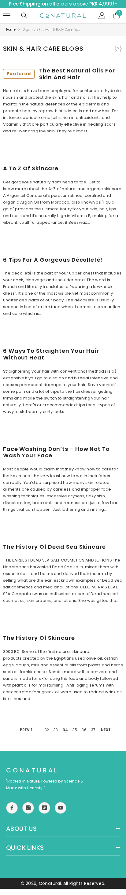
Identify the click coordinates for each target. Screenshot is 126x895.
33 (56, 729)
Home (11, 29)
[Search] (24, 15)
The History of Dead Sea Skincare (54, 546)
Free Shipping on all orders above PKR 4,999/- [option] (63, 4)
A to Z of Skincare (30, 168)
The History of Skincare (39, 638)
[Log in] (101, 15)
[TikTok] (44, 808)
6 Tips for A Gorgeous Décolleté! (53, 259)
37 (93, 729)
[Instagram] (28, 808)
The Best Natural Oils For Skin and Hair (61, 73)
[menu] (6, 15)
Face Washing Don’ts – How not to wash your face (56, 452)
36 (84, 729)
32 (47, 729)
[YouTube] (60, 808)
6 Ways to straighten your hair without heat (51, 354)
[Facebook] (12, 808)
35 (74, 729)
